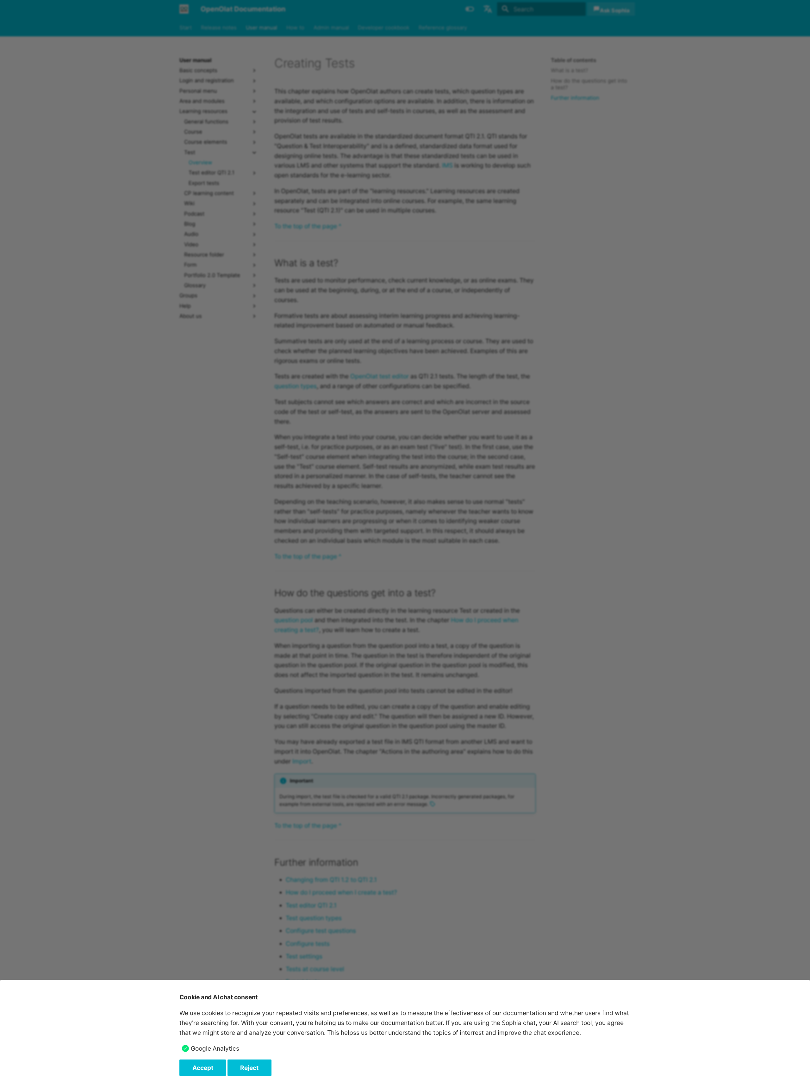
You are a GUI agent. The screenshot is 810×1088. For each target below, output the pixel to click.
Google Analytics (215, 1048)
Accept (202, 1068)
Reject (249, 1068)
